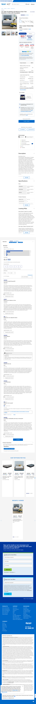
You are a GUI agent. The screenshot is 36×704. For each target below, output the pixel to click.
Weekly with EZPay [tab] (23, 33)
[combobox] (18, 4)
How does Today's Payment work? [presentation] (26, 226)
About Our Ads (4, 627)
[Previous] (1, 478)
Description (22, 153)
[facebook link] (26, 628)
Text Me (7, 594)
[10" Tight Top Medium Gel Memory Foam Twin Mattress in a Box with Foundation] (20, 21)
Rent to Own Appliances (6, 610)
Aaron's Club (15, 608)
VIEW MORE (26, 177)
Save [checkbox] (32, 11)
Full (23, 21)
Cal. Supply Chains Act (26, 610)
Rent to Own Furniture (5, 608)
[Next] (34, 478)
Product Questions (7, 442)
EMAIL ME (8, 570)
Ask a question (20, 242)
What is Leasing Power (17, 618)
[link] (24, 15)
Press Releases (4, 631)
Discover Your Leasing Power (17, 619)
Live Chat (14, 614)
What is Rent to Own (16, 617)
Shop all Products (5, 614)
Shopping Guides (26, 609)
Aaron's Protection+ (16, 609)
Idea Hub (24, 613)
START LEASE (26, 121)
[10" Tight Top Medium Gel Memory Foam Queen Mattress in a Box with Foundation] (26, 21)
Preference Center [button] (4, 692)
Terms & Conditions (23, 89)
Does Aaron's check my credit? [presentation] (25, 211)
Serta (2, 10)
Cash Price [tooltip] (22, 80)
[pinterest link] (28, 628)
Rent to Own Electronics (6, 609)
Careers (3, 628)
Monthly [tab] (30, 33)
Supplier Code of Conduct (27, 617)
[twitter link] (27, 628)
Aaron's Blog (4, 624)
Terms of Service (6, 572)
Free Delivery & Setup (26, 612)
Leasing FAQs (23, 208)
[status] (18, 548)
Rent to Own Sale (5, 613)
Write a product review (12, 242)
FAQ (13, 613)
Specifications (23, 181)
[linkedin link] (33, 628)
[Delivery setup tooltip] (23, 136)
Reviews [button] (12, 241)
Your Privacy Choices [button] (11, 696)
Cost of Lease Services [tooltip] (24, 81)
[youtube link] (30, 628)
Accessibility (25, 608)
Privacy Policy (12, 572)
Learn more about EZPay (25, 55)
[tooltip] (24, 88)
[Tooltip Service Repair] (32, 136)
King (31, 21)
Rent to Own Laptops (5, 612)
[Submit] (13, 4)
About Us (3, 623)
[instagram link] (31, 628)
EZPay (14, 612)
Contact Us (14, 610)
